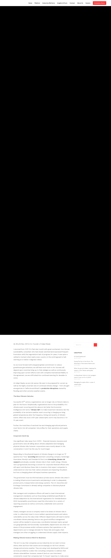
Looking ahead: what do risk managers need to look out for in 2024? (85, 376)
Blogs (7, 165)
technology (14, 165)
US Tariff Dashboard (80, 356)
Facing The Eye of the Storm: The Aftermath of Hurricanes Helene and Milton (84, 363)
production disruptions (50, 388)
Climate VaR (35, 410)
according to (32, 457)
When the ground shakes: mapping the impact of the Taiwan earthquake (85, 369)
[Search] (95, 344)
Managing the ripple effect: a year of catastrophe (84, 383)
